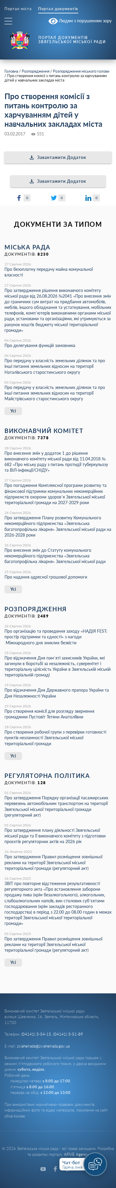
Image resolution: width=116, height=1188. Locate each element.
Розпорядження (35, 71)
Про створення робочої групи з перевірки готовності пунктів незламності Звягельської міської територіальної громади (55, 737)
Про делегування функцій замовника (39, 345)
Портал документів (58, 9)
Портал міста (18, 9)
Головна (11, 71)
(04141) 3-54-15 (36, 1034)
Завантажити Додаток (61, 157)
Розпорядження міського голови (81, 71)
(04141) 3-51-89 (68, 1034)
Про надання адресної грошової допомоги (45, 576)
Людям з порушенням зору (85, 20)
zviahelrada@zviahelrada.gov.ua (43, 1046)
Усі (13, 410)
